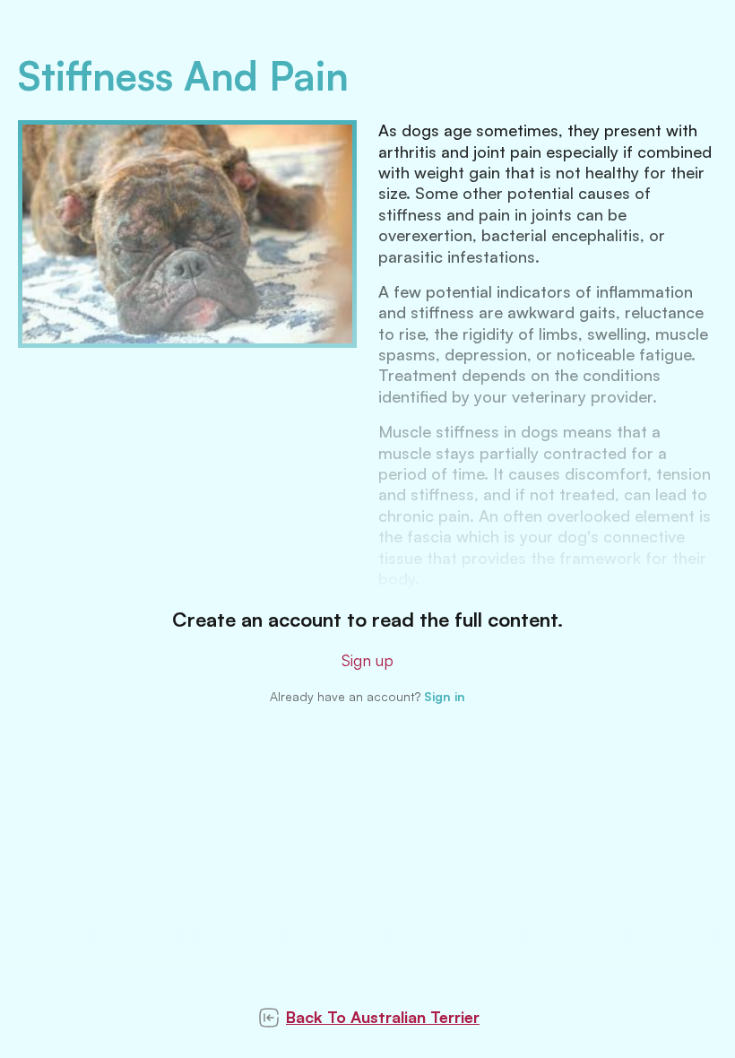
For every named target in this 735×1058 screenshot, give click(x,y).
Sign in (444, 696)
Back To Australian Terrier (383, 1017)
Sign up (367, 660)
